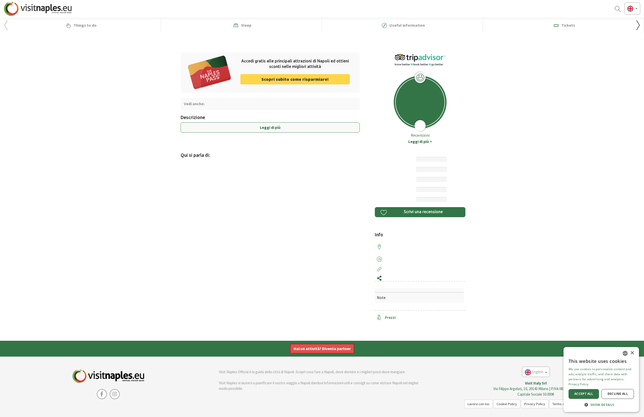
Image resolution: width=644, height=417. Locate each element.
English (537, 371)
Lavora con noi (478, 404)
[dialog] (601, 379)
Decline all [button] (618, 394)
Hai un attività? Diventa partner (322, 348)
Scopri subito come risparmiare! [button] (295, 79)
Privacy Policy (534, 404)
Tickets (567, 25)
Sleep (245, 25)
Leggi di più (270, 127)
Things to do (85, 25)
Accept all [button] (583, 394)
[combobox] (625, 353)
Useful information (407, 25)
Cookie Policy (507, 404)
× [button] (632, 353)
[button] (638, 25)
